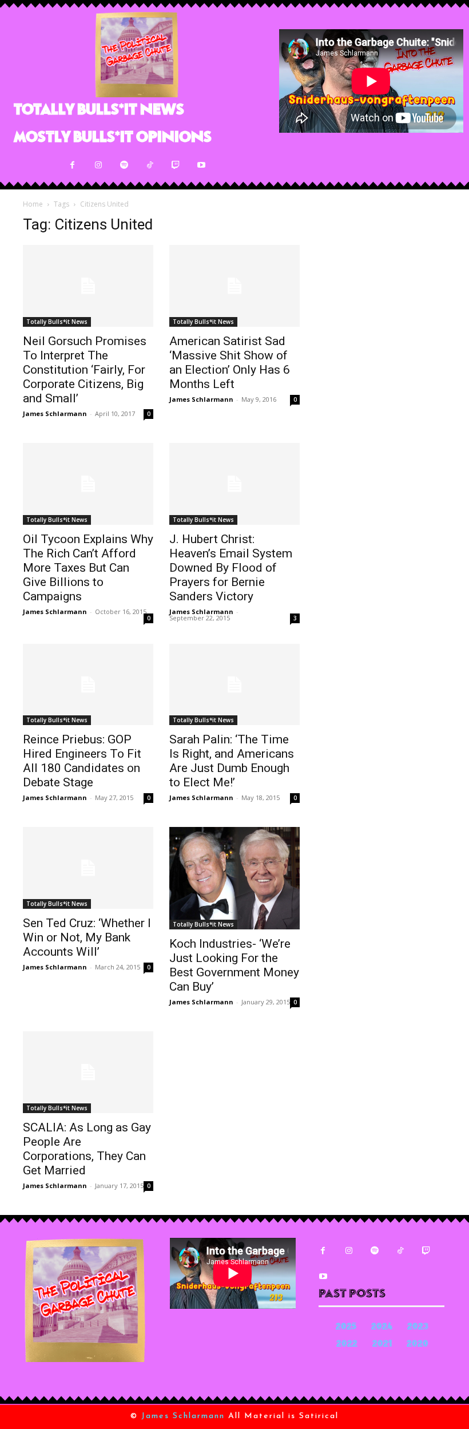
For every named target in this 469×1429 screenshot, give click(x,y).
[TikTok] (150, 165)
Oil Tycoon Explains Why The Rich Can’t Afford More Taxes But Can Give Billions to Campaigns (88, 567)
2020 (417, 1344)
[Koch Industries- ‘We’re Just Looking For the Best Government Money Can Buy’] (234, 878)
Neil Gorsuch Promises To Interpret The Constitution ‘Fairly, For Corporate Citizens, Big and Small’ (84, 369)
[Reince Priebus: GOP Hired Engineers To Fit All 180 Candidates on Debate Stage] (88, 685)
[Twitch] (175, 165)
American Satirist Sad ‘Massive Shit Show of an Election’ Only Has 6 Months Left (229, 362)
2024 (381, 1327)
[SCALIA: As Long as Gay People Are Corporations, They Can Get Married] (88, 1072)
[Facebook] (72, 165)
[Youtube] (201, 165)
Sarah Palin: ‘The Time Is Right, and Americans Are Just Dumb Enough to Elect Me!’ (231, 761)
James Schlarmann (55, 413)
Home (33, 204)
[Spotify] (124, 165)
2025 (346, 1327)
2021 (382, 1344)
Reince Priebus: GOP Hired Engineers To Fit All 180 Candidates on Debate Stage (82, 761)
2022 (346, 1344)
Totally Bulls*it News (57, 322)
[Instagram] (98, 165)
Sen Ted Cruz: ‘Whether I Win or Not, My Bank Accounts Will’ (87, 937)
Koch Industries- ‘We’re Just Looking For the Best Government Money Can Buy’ (234, 965)
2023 (417, 1327)
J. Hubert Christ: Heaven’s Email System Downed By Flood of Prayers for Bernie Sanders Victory (230, 567)
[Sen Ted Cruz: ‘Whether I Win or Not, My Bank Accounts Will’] (88, 868)
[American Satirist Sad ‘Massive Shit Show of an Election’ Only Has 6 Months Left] (234, 286)
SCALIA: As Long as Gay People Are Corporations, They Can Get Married (87, 1149)
